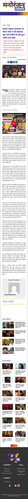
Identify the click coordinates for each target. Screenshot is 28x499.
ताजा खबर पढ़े (14, 445)
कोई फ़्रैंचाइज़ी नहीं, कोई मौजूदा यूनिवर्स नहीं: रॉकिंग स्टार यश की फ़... (7, 413)
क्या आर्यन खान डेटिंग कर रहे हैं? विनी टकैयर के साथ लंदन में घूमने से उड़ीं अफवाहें (20, 332)
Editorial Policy (21, 468)
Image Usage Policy (21, 471)
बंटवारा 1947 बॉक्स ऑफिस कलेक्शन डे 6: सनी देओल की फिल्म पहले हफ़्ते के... (20, 427)
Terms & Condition (7, 473)
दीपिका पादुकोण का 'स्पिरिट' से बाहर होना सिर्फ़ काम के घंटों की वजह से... (20, 400)
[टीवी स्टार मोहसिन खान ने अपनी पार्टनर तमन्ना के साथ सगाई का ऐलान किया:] (7, 366)
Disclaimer (7, 471)
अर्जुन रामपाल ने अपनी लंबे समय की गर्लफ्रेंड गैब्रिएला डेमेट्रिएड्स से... (20, 386)
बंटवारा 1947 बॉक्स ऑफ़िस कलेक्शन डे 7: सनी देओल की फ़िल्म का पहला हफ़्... (20, 413)
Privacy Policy (21, 474)
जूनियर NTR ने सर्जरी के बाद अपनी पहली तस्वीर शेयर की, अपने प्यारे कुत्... (20, 440)
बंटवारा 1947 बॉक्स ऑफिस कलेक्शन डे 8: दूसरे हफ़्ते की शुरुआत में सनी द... (7, 400)
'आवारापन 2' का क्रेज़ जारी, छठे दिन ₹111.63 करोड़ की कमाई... (7, 440)
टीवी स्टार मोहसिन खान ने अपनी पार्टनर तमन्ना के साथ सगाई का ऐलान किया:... (7, 372)
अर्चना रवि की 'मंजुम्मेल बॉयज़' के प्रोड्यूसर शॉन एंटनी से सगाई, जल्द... (7, 427)
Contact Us (7, 481)
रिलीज (8, 25)
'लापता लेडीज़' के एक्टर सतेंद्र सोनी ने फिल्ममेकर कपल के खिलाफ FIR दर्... (20, 372)
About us (6, 468)
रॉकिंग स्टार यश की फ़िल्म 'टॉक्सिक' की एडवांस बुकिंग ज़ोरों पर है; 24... (7, 386)
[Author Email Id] (17, 294)
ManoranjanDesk (12, 57)
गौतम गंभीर (5, 301)
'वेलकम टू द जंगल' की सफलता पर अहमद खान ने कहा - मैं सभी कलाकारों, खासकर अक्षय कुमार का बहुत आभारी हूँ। (20, 341)
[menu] (24, 13)
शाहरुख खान (11, 301)
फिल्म (4, 25)
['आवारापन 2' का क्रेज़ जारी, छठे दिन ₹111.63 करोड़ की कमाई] (7, 434)
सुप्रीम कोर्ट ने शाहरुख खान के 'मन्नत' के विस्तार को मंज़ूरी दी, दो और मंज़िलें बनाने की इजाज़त (20, 349)
